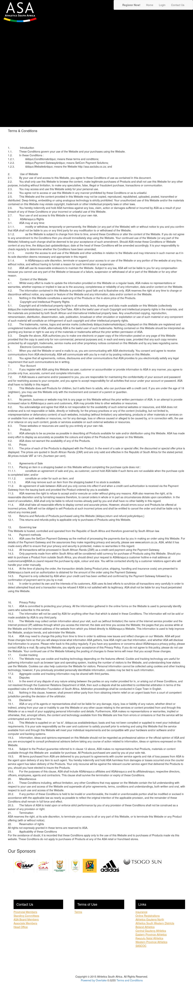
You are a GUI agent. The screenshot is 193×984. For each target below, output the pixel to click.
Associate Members (25, 923)
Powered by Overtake (94, 980)
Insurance (141, 912)
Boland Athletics (145, 927)
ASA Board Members (26, 919)
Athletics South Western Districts (155, 923)
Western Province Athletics (151, 942)
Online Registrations (148, 915)
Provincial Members (25, 912)
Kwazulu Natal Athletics (149, 938)
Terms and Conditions (129, 980)
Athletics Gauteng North (150, 919)
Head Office (21, 927)
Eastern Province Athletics (151, 934)
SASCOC (141, 946)
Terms (78, 912)
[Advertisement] (170, 70)
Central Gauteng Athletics (151, 931)
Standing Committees (26, 915)
